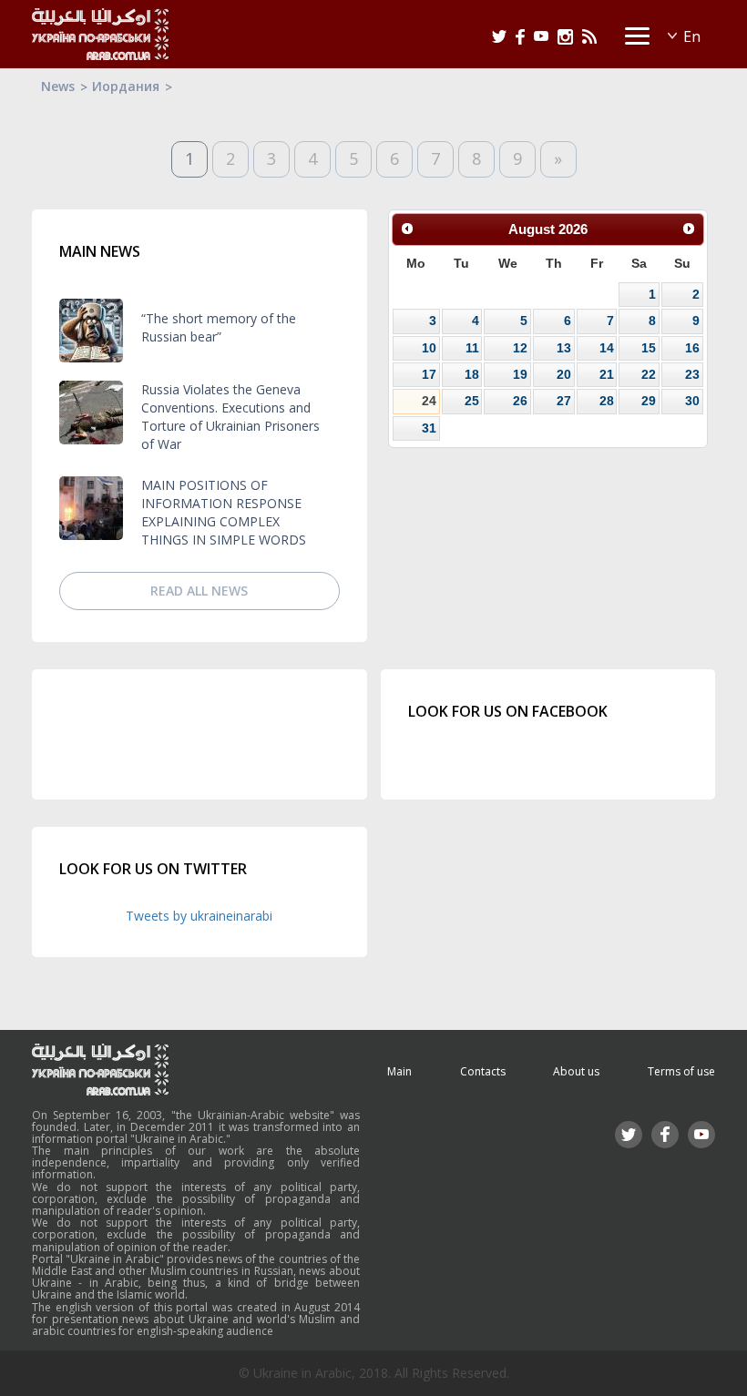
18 (472, 374)
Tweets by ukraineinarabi (199, 915)
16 (692, 348)
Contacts (483, 1071)
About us (576, 1071)
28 (606, 400)
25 (472, 400)
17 (429, 374)
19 (520, 374)
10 (429, 348)
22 (648, 374)
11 (472, 348)
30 (692, 400)
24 (429, 400)
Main (399, 1071)
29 (648, 400)
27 (564, 400)
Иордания (125, 86)
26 (520, 400)
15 (648, 348)
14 (606, 348)
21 (606, 374)
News (58, 86)
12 (520, 348)
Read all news (199, 590)
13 (564, 348)
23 (692, 374)
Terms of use (681, 1071)
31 (429, 428)
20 (564, 374)
